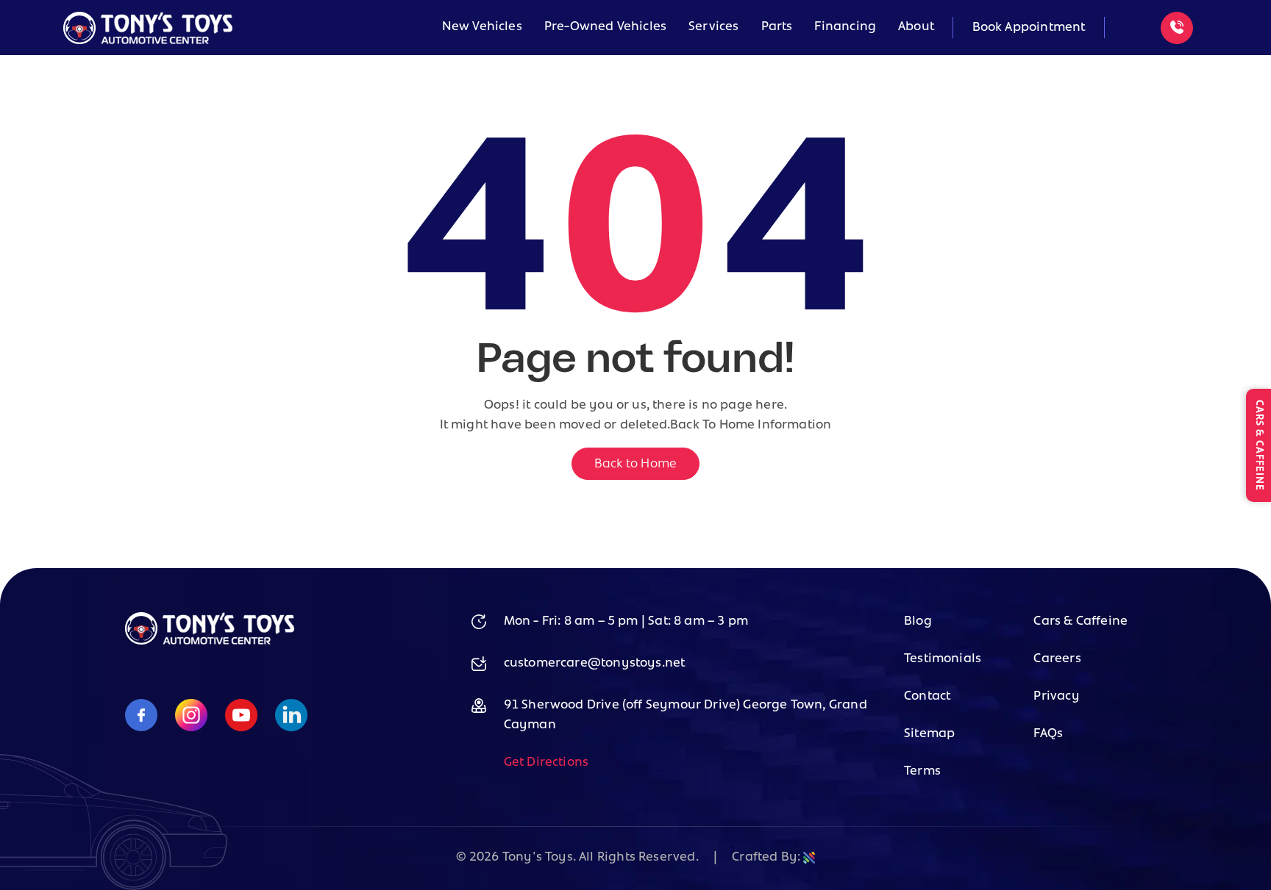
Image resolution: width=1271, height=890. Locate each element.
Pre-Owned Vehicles (605, 27)
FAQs (1048, 734)
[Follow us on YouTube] (241, 717)
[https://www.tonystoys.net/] (209, 641)
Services (713, 27)
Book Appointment (1029, 28)
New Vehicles (482, 27)
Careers (1056, 659)
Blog (918, 621)
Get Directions (546, 762)
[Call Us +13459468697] (1177, 28)
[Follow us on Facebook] (141, 717)
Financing (845, 27)
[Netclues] (809, 857)
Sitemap (929, 734)
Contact (927, 696)
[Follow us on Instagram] (191, 717)
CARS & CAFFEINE (1258, 445)
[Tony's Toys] (147, 28)
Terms (922, 771)
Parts (777, 27)
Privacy (1056, 696)
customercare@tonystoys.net (595, 663)
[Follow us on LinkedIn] (291, 717)
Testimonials (942, 659)
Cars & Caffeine (1080, 621)
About (916, 27)
